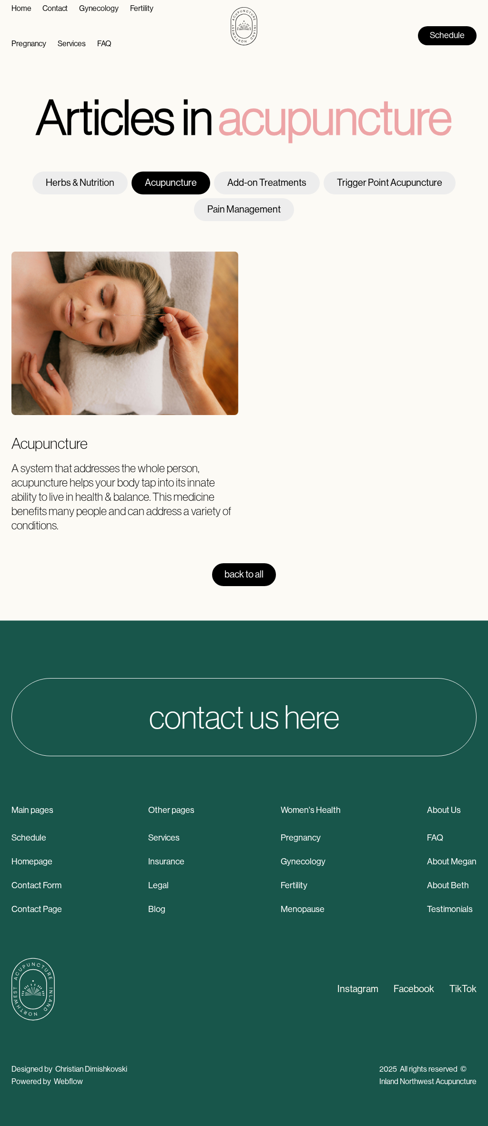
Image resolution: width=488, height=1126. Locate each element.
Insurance (166, 861)
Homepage (31, 861)
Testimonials (450, 909)
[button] (28, 44)
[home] (244, 26)
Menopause (303, 909)
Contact (55, 8)
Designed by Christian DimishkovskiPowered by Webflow (69, 1075)
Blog (156, 909)
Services (164, 837)
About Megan (452, 861)
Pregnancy (301, 837)
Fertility (294, 885)
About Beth (448, 885)
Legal (158, 885)
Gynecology (303, 861)
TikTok (463, 989)
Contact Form (36, 885)
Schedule (28, 837)
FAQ (435, 837)
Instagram (357, 989)
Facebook (414, 989)
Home (21, 8)
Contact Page (36, 909)
